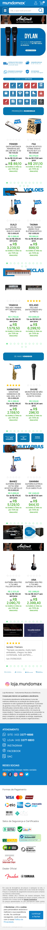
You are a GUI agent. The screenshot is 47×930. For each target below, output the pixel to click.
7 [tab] (28, 183)
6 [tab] (24, 183)
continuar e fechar (36, 915)
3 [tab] (13, 183)
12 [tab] (22, 186)
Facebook (14, 751)
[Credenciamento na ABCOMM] (11, 841)
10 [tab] (39, 183)
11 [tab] (19, 186)
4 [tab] (17, 183)
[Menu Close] (5, 10)
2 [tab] (9, 183)
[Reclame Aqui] (30, 838)
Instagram (14, 745)
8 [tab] (32, 183)
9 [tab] (36, 183)
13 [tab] (26, 186)
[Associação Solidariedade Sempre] (10, 860)
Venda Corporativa (30, 899)
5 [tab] (21, 183)
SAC (9, 756)
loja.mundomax (25, 683)
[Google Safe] (25, 830)
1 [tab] (6, 183)
